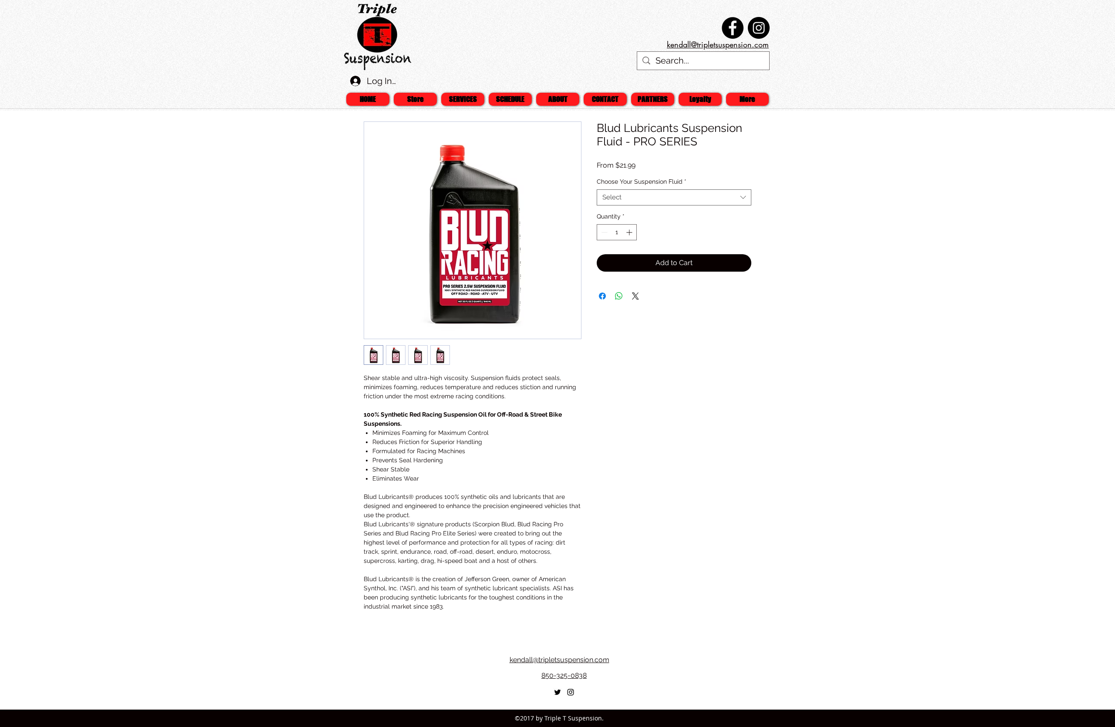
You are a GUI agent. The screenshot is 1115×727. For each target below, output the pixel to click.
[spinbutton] (617, 232)
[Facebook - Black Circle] (732, 28)
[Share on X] (635, 296)
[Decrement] (603, 232)
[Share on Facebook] (602, 296)
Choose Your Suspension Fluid (641, 181)
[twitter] (557, 692)
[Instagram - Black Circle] (759, 28)
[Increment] (630, 232)
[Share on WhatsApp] (619, 296)
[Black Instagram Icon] (570, 692)
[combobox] (674, 197)
